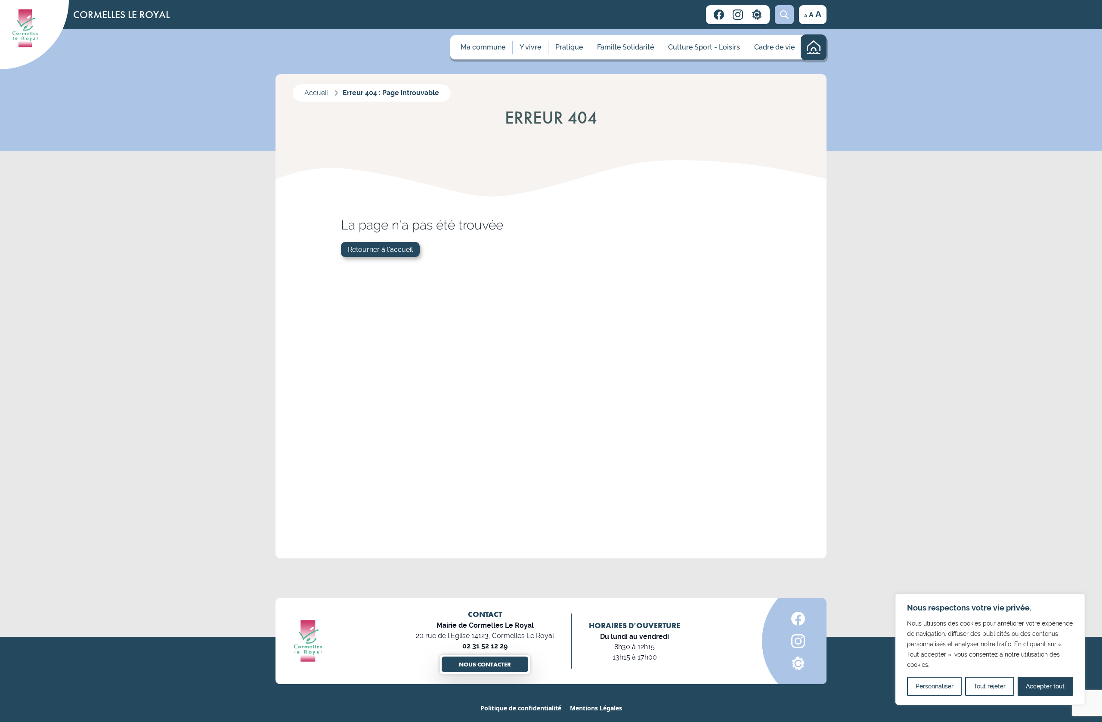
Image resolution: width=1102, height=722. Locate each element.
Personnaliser (934, 686)
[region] (990, 649)
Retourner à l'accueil (380, 249)
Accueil (316, 93)
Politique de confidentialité (520, 708)
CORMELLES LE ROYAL (121, 14)
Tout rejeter (990, 686)
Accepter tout (1045, 686)
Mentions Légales (596, 708)
